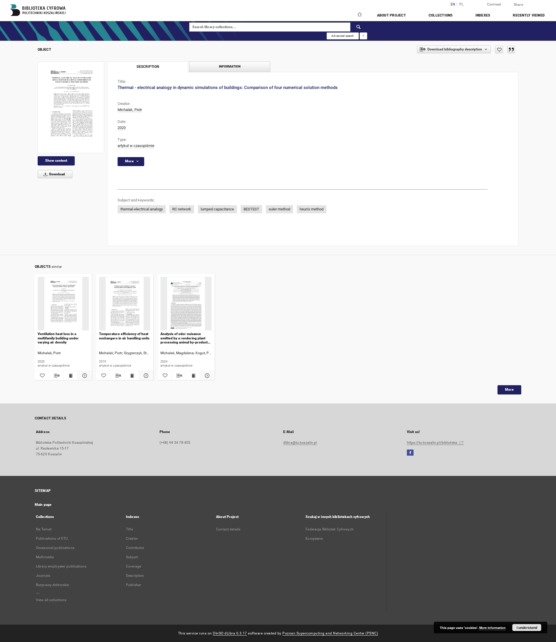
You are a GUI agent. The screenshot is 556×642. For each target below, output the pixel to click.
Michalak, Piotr (130, 110)
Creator (132, 538)
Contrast (494, 4)
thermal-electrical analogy (141, 209)
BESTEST (251, 209)
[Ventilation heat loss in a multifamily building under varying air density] (63, 304)
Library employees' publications (61, 566)
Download (56, 174)
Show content (56, 161)
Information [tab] (230, 66)
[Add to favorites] (499, 49)
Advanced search (342, 35)
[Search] (358, 27)
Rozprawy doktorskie (52, 585)
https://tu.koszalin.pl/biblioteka (432, 443)
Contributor (135, 548)
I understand (527, 627)
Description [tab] (148, 67)
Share (518, 5)
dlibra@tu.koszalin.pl (300, 443)
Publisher (133, 585)
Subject (132, 557)
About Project (391, 15)
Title (129, 529)
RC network (181, 209)
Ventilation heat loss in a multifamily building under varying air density (58, 338)
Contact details (228, 529)
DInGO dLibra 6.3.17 (230, 633)
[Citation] (511, 49)
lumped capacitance (217, 209)
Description (135, 576)
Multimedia (45, 557)
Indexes (483, 15)
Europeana (314, 538)
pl (461, 4)
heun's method (311, 209)
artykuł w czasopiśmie (136, 145)
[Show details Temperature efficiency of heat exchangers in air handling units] (145, 375)
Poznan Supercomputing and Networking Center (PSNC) (330, 633)
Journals (43, 576)
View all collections (51, 600)
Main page (43, 505)
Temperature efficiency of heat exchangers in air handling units (124, 336)
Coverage (133, 566)
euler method (279, 209)
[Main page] (359, 15)
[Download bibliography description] (56, 375)
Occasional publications (55, 548)
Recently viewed (529, 15)
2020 (122, 128)
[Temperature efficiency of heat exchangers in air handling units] (124, 304)
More (509, 390)
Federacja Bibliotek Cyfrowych (329, 529)
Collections (441, 15)
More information (492, 627)
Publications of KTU (52, 538)
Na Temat (44, 529)
